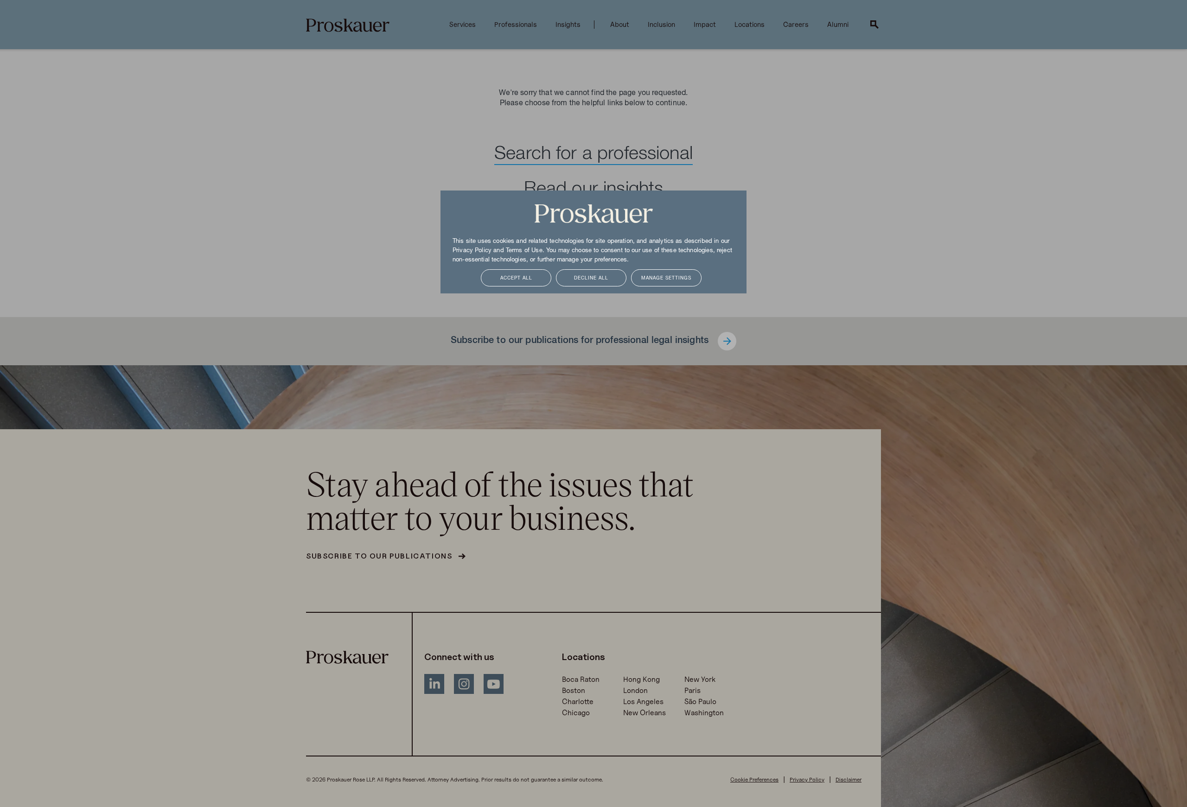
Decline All (591, 278)
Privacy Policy (472, 251)
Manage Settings (666, 278)
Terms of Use (524, 251)
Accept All (516, 278)
